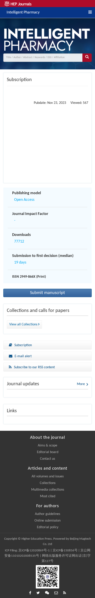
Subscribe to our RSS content (34, 367)
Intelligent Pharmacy (23, 12)
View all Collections (23, 324)
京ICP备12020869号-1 (34, 550)
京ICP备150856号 (65, 550)
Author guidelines (47, 514)
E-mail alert (23, 356)
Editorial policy (47, 527)
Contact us (47, 459)
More (81, 384)
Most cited (47, 496)
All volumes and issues (48, 476)
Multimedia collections (47, 490)
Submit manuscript (47, 293)
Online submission (47, 520)
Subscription (23, 345)
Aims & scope (47, 445)
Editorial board (47, 452)
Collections (47, 483)
